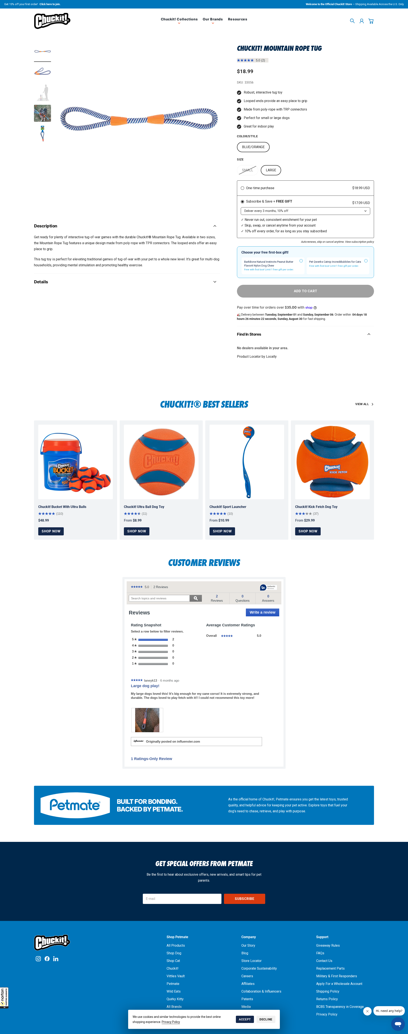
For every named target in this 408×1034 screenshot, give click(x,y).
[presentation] (147, 720)
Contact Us (324, 961)
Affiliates (248, 984)
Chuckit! (172, 968)
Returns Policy (327, 999)
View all (362, 404)
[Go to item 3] (42, 92)
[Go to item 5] (42, 133)
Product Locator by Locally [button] (257, 357)
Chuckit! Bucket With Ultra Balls (62, 507)
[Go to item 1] (42, 52)
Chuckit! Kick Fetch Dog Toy (316, 507)
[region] (138, 125)
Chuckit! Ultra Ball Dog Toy (144, 507)
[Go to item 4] (42, 113)
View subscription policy (359, 241)
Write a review (264, 613)
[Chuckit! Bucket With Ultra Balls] (75, 462)
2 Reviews (161, 587)
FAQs (320, 953)
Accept (245, 1019)
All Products (176, 945)
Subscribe (244, 899)
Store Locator (251, 961)
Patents (247, 999)
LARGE (271, 170)
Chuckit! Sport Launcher (228, 507)
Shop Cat (173, 961)
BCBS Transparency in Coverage (340, 1007)
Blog (244, 953)
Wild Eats (174, 991)
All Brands (174, 1007)
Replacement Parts (330, 968)
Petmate (173, 984)
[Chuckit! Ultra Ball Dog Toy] (161, 462)
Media (246, 1007)
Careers (247, 976)
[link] (179, 22)
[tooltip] (268, 587)
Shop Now (51, 531)
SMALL (247, 170)
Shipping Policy (327, 991)
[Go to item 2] (42, 72)
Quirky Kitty (175, 999)
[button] (4, 997)
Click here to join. (50, 4)
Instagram (38, 958)
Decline (265, 1019)
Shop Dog (174, 953)
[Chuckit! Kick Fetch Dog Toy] (332, 462)
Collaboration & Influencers (261, 991)
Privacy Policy (171, 1022)
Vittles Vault (176, 976)
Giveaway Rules (328, 945)
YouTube (56, 958)
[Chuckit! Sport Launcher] (247, 462)
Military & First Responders (336, 976)
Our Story (248, 945)
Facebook (47, 958)
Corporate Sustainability (259, 968)
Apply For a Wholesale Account (339, 984)
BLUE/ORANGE (253, 147)
